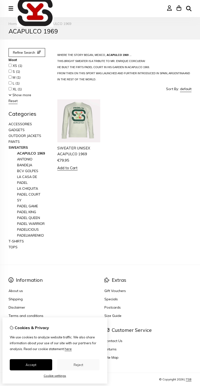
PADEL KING (26, 212)
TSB (188, 379)
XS (17, 65)
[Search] (188, 8)
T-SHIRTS (16, 241)
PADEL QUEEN (28, 218)
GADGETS (17, 130)
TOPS (13, 247)
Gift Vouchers (115, 291)
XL (17, 89)
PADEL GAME (27, 206)
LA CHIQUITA (27, 188)
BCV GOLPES (27, 171)
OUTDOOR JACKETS (25, 136)
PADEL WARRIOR (31, 223)
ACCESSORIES (20, 124)
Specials (111, 299)
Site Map (111, 357)
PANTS (14, 141)
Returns (110, 349)
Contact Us (113, 341)
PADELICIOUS (28, 229)
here (68, 349)
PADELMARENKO (30, 235)
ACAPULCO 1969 (57, 23)
